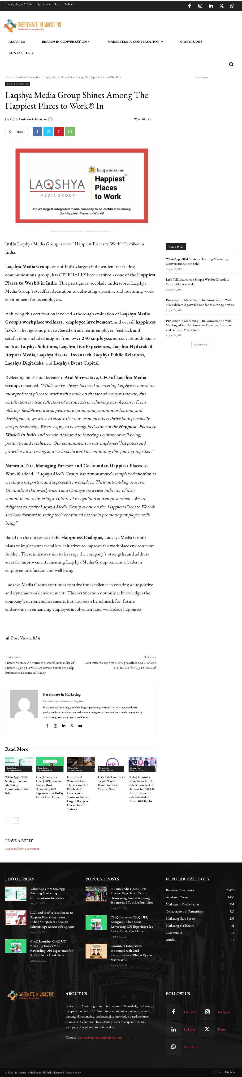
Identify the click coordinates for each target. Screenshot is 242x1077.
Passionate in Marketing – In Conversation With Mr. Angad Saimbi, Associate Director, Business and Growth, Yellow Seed (199, 325)
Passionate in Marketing (33, 119)
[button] (231, 64)
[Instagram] (200, 6)
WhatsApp (190, 1047)
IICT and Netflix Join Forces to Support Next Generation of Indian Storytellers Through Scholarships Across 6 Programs (52, 919)
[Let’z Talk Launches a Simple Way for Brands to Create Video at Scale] (112, 764)
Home (8, 77)
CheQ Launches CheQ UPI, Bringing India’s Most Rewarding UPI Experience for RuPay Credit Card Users (49, 787)
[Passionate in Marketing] (51, 119)
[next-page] (16, 820)
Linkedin (189, 1029)
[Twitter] (221, 6)
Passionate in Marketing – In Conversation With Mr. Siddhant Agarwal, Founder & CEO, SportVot (200, 302)
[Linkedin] (211, 6)
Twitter (221, 1029)
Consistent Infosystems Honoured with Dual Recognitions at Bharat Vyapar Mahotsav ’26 (131, 953)
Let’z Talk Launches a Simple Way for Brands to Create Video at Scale (111, 783)
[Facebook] (189, 6)
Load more (200, 344)
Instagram (224, 1012)
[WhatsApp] (232, 6)
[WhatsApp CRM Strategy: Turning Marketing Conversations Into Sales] (19, 764)
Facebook (189, 1012)
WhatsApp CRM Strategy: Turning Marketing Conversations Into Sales (17, 785)
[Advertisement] (116, 25)
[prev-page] (8, 820)
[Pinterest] (59, 131)
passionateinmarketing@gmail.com (100, 1037)
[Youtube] (80, 725)
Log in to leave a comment (22, 848)
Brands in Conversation (27, 77)
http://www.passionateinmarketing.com (63, 701)
